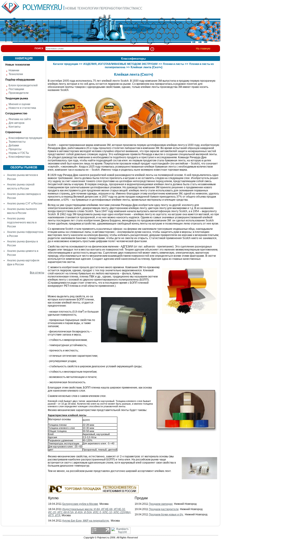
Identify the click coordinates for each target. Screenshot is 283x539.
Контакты (15, 126)
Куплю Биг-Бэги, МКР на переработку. (85, 520)
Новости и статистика (22, 107)
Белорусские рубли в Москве (80, 503)
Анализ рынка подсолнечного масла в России (21, 222)
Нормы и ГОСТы (19, 153)
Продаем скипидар (161, 503)
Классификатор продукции (25, 137)
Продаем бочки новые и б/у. (166, 514)
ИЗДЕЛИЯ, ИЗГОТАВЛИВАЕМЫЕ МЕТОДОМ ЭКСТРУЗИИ (120, 64)
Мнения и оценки (19, 104)
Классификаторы (19, 156)
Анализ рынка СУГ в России (24, 203)
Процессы (15, 149)
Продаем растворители (164, 509)
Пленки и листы (173, 64)
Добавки (14, 145)
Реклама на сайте (20, 119)
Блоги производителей (23, 85)
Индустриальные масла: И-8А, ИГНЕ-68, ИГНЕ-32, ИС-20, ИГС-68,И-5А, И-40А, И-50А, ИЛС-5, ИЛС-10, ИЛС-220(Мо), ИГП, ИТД (89, 512)
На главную (203, 48)
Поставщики (16, 89)
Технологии (16, 74)
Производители (19, 92)
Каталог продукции (65, 64)
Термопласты (17, 141)
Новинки (14, 70)
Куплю (53, 498)
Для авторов (16, 122)
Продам (141, 498)
